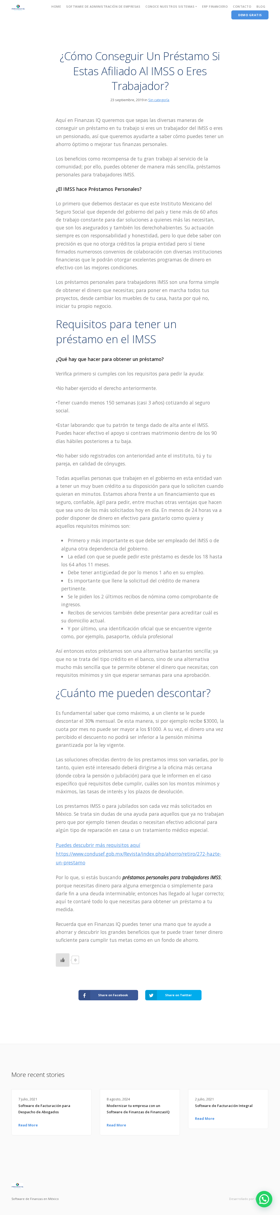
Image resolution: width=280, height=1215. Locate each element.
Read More (28, 1125)
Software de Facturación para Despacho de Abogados (44, 1109)
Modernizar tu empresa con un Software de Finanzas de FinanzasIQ (138, 1109)
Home (56, 6)
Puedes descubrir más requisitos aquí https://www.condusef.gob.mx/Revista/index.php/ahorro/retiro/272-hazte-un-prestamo (138, 854)
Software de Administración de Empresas (103, 6)
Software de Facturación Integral (224, 1105)
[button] (264, 1199)
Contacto (242, 6)
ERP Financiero (215, 6)
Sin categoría (158, 99)
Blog (260, 6)
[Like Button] (62, 960)
